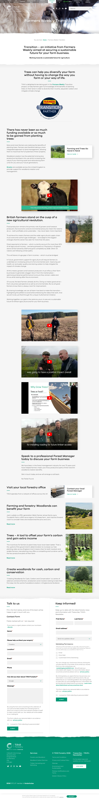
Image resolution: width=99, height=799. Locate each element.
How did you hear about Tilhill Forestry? (22, 677)
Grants (9, 167)
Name (9, 631)
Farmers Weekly (58, 84)
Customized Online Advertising (68, 657)
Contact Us (59, 1)
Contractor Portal (78, 1)
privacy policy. (84, 672)
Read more (11, 524)
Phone (9, 668)
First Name (60, 619)
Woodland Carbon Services (38, 760)
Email (9, 658)
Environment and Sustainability (57, 767)
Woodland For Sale (31, 1)
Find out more (72, 154)
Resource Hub (52, 1)
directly (10, 627)
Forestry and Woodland (37, 757)
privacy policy (17, 720)
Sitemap (55, 763)
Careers (22, 1)
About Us (9, 1)
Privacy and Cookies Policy (60, 760)
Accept (71, 796)
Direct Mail (62, 655)
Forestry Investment (42, 1)
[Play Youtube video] (49, 195)
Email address (61, 628)
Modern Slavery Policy (59, 776)
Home (45, 40)
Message (11, 686)
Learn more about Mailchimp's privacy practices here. (73, 684)
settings (61, 797)
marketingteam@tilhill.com (65, 668)
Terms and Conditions (59, 757)
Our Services (16, 1)
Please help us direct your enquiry (20, 640)
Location (11, 649)
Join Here (79, 766)
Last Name (78, 619)
